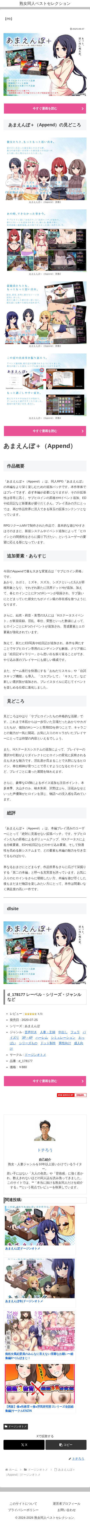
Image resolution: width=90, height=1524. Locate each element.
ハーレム (42, 1037)
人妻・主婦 (47, 1032)
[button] (66, 1445)
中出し (63, 1032)
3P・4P (27, 1037)
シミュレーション (63, 1037)
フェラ (75, 1032)
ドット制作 (48, 1043)
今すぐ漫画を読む (45, 108)
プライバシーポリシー (23, 1510)
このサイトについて (23, 1503)
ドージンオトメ (35, 1054)
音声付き (31, 1032)
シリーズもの (28, 1043)
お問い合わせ (66, 1510)
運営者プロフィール (66, 1503)
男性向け (65, 1043)
